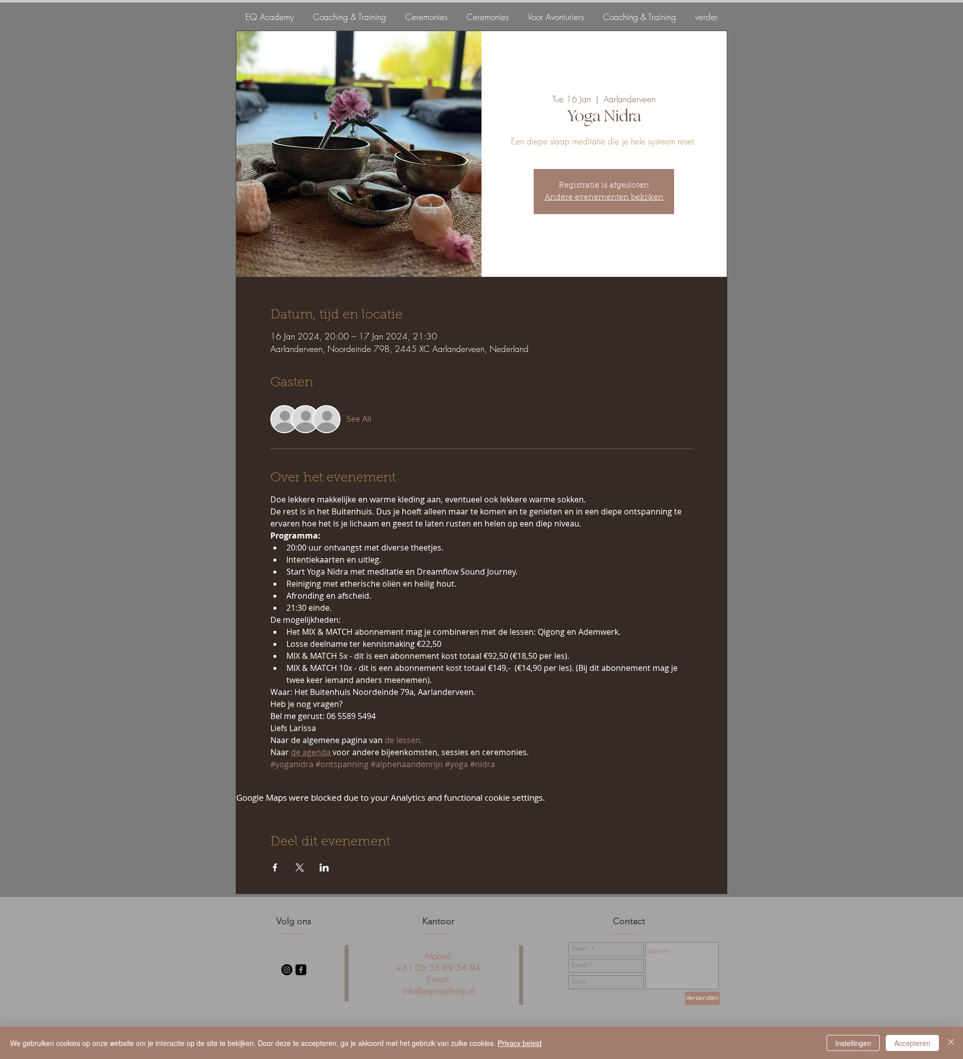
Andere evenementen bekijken (604, 198)
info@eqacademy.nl (438, 990)
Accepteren (912, 1043)
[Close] (951, 1043)
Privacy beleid (520, 1043)
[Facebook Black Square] (300, 969)
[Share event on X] (299, 867)
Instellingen (853, 1043)
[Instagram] (286, 969)
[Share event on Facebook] (275, 867)
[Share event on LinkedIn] (324, 867)
